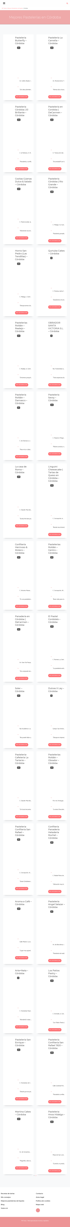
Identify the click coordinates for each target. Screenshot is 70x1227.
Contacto (39, 1193)
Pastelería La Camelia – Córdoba (55, 40)
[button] (67, 3)
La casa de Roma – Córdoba (21, 469)
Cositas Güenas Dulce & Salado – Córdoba (23, 181)
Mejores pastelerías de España (12, 1201)
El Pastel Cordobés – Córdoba (54, 619)
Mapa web (40, 1204)
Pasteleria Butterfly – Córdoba (21, 40)
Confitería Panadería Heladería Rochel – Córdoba (54, 832)
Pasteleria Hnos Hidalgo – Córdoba (56, 1114)
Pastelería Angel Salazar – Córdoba (56, 904)
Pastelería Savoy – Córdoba (53, 397)
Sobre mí (4, 1208)
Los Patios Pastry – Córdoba (54, 973)
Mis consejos (6, 1197)
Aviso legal (40, 1197)
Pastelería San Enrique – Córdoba (23, 1042)
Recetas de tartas (7, 1193)
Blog (2, 1204)
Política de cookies (43, 1201)
